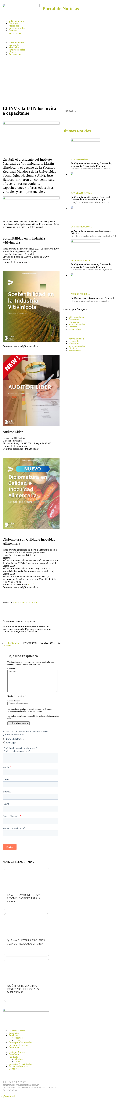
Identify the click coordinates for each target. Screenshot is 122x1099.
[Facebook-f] (6, 613)
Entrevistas (15, 33)
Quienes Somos (17, 1031)
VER (14, 259)
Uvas (17, 1040)
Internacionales (17, 28)
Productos (14, 1035)
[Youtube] (99, 1082)
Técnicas (13, 30)
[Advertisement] (61, 82)
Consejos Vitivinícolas (20, 1043)
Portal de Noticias (18, 1045)
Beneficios (14, 1033)
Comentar (11, 668)
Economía (14, 23)
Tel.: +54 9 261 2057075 (14, 1082)
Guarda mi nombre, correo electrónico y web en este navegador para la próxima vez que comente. (29, 710)
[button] (61, 38)
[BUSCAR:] (91, 111)
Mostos (19, 1038)
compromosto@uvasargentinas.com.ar (21, 1085)
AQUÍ (31, 262)
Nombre (11, 696)
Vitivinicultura (16, 21)
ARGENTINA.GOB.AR (25, 602)
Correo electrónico (15, 701)
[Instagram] (14, 613)
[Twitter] (22, 613)
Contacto (14, 1047)
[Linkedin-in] (31, 613)
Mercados (14, 26)
